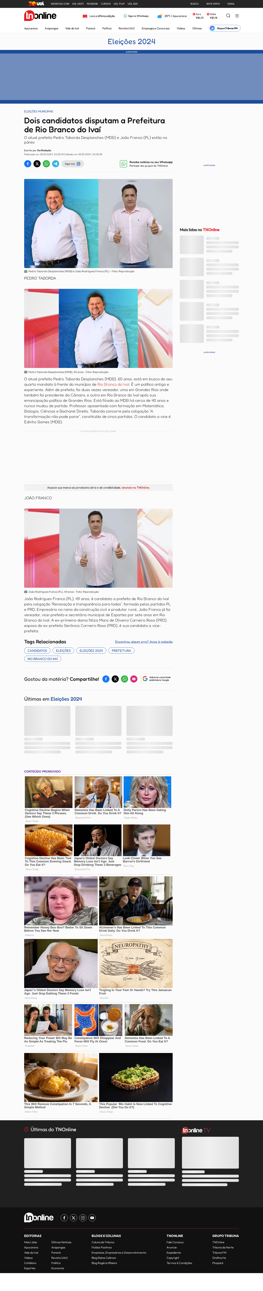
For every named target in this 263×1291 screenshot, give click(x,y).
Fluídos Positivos (102, 1247)
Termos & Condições (179, 1263)
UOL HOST (78, 4)
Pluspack (217, 1263)
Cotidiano (30, 1263)
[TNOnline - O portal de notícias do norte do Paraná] (40, 16)
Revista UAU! (127, 28)
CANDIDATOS (37, 650)
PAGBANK (92, 4)
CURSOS (106, 4)
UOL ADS (133, 4)
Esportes (29, 1268)
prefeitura (121, 650)
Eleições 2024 (131, 41)
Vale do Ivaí (72, 28)
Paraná (90, 28)
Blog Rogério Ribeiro (104, 1263)
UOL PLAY (119, 4)
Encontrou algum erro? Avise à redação (144, 641)
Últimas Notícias (61, 1242)
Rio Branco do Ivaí (113, 384)
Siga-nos (70, 163)
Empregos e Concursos (156, 28)
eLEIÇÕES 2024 (91, 650)
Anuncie (172, 1247)
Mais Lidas (30, 1242)
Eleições (63, 650)
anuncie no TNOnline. (136, 487)
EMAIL (231, 4)
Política (106, 28)
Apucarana (31, 28)
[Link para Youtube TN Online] (92, 1217)
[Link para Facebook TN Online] (64, 1217)
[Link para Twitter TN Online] (73, 1217)
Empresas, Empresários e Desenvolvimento (119, 1252)
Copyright (173, 1258)
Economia (57, 1268)
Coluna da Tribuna (103, 1242)
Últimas (197, 28)
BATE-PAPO (213, 4)
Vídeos (181, 28)
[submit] (228, 16)
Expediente (174, 1252)
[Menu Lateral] (237, 16)
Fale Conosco (175, 1242)
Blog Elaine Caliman (104, 1258)
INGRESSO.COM (60, 4)
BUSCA (195, 4)
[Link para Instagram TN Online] (82, 1217)
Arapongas (51, 28)
